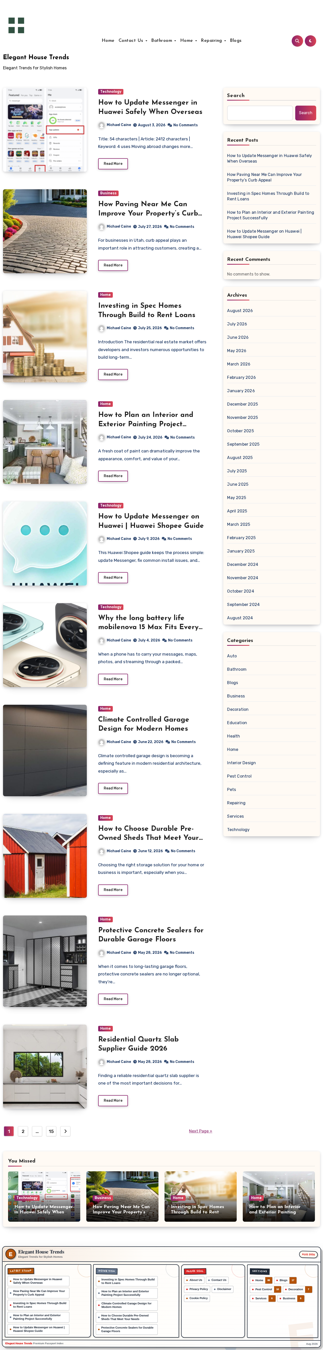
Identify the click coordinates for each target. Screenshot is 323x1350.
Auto (232, 656)
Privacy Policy (199, 1289)
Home (108, 41)
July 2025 (237, 471)
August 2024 (240, 618)
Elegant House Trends (36, 57)
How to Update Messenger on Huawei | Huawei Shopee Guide (264, 234)
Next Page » (200, 1131)
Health (233, 736)
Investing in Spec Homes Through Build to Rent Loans (268, 196)
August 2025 (240, 457)
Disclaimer (224, 1289)
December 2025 (242, 404)
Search (236, 95)
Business (108, 193)
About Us (196, 1279)
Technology (110, 91)
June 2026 (238, 337)
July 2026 (237, 324)
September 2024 (243, 604)
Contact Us (132, 41)
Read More (113, 164)
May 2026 (236, 350)
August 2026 (240, 310)
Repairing (212, 41)
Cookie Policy (199, 1298)
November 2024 (242, 577)
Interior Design (241, 762)
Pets (231, 789)
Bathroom (162, 41)
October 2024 (240, 591)
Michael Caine (119, 125)
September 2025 (243, 444)
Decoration (238, 709)
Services (235, 816)
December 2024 (242, 564)
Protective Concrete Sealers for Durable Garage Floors (127, 1329)
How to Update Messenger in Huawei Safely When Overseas (269, 158)
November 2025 (242, 417)
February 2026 (241, 377)
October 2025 (240, 430)
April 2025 (237, 511)
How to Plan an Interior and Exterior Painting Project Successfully (145, 424)
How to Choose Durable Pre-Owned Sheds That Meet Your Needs (148, 838)
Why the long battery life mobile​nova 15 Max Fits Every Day (148, 627)
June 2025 (237, 484)
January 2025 (240, 551)
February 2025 (241, 537)
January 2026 (241, 390)
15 (51, 1131)
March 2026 (238, 364)
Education (237, 722)
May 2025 (236, 497)
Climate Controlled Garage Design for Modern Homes (126, 1305)
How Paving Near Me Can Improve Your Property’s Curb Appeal (148, 213)
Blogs (236, 41)
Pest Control (239, 776)
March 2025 (238, 524)
